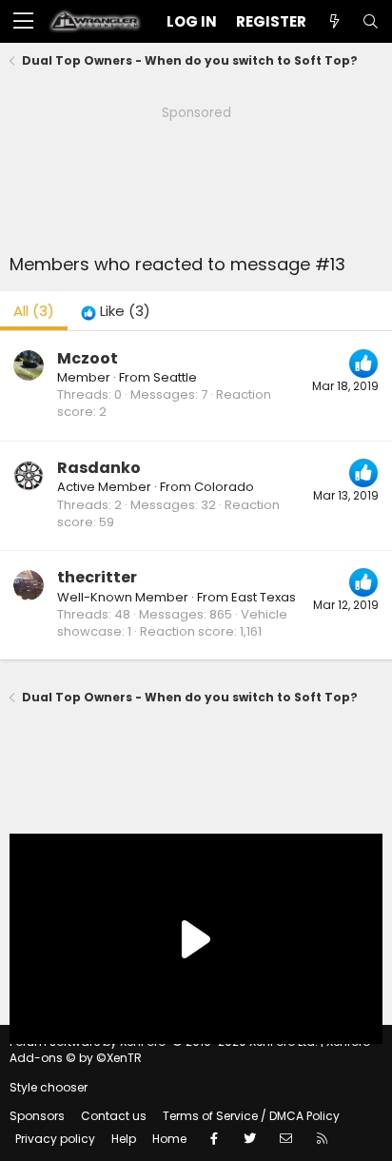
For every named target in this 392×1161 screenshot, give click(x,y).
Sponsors (37, 1116)
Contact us (114, 1116)
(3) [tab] (33, 311)
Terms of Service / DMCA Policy (251, 1116)
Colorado (224, 487)
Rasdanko (99, 468)
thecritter (97, 577)
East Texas (263, 597)
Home (169, 1139)
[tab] (116, 310)
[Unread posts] (334, 21)
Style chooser (49, 1087)
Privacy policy (55, 1139)
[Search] (370, 21)
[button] (23, 22)
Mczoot (87, 358)
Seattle (175, 377)
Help (123, 1139)
